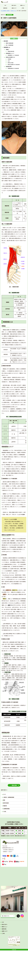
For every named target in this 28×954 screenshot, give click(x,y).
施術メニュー (22, 5)
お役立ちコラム (6, 916)
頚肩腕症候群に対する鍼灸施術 (13, 68)
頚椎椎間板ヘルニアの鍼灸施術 (13, 55)
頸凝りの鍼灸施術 (9, 43)
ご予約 (23, 8)
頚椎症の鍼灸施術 (11, 51)
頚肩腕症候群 (8, 66)
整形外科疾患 (9, 14)
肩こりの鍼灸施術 (9, 45)
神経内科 (5, 805)
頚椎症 (7, 49)
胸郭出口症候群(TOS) (10, 57)
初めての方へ (14, 5)
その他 (4, 811)
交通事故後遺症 (6, 808)
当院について (14, 8)
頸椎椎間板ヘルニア (10, 53)
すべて (4, 794)
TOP (5, 5)
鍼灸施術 (6, 41)
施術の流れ (5, 8)
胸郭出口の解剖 (10, 62)
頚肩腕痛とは (7, 47)
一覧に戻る (14, 785)
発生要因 (9, 59)
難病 (4, 800)
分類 (8, 61)
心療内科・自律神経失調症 (8, 797)
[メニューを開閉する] (26, 1)
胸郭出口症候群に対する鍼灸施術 (14, 64)
